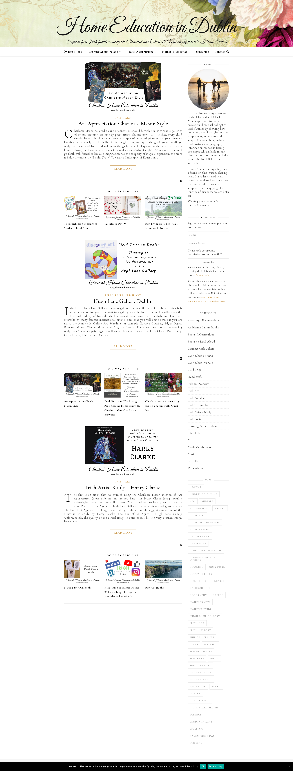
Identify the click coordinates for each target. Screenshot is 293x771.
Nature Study (201, 672)
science (196, 714)
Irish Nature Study (200, 412)
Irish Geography (154, 587)
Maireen (210, 644)
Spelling (196, 728)
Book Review (200, 529)
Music (191, 454)
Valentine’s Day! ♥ (115, 223)
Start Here (75, 51)
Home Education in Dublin (146, 27)
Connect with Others (201, 348)
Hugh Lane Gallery (205, 616)
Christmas (198, 543)
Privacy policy (215, 766)
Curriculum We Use (200, 363)
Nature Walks (201, 679)
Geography (198, 595)
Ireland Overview (198, 384)
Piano (216, 686)
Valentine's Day (202, 735)
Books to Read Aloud (201, 341)
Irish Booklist (196, 398)
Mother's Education (200, 447)
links (194, 644)
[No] (289, 766)
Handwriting (200, 609)
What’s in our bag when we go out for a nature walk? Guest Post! (162, 406)
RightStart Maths (204, 707)
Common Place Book (206, 550)
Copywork (217, 567)
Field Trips (114, 295)
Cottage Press (201, 574)
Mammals (197, 658)
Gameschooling (202, 588)
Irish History (200, 630)
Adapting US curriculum (203, 320)
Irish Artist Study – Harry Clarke (123, 487)
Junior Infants (202, 637)
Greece (218, 595)
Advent (196, 487)
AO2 (192, 501)
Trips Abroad (196, 468)
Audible (207, 501)
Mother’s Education (175, 51)
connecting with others (204, 558)
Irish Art (123, 117)
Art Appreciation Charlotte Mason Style (123, 123)
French (218, 581)
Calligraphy (200, 536)
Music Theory (200, 665)
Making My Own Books (78, 587)
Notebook (198, 686)
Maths (192, 440)
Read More (123, 168)
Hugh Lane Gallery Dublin (123, 301)
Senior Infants (202, 721)
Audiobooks (199, 508)
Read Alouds (200, 700)
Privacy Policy (202, 275)
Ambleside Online (203, 494)
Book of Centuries (205, 522)
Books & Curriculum (140, 51)
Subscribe (202, 51)
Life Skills (194, 433)
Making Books (201, 651)
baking (220, 508)
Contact (220, 51)
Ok (203, 766)
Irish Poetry (195, 419)
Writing (196, 742)
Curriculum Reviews (200, 356)
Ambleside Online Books (203, 327)
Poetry (195, 693)
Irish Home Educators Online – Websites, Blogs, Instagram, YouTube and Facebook (122, 592)
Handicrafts (195, 377)
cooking (196, 567)
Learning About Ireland (103, 51)
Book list (197, 515)
